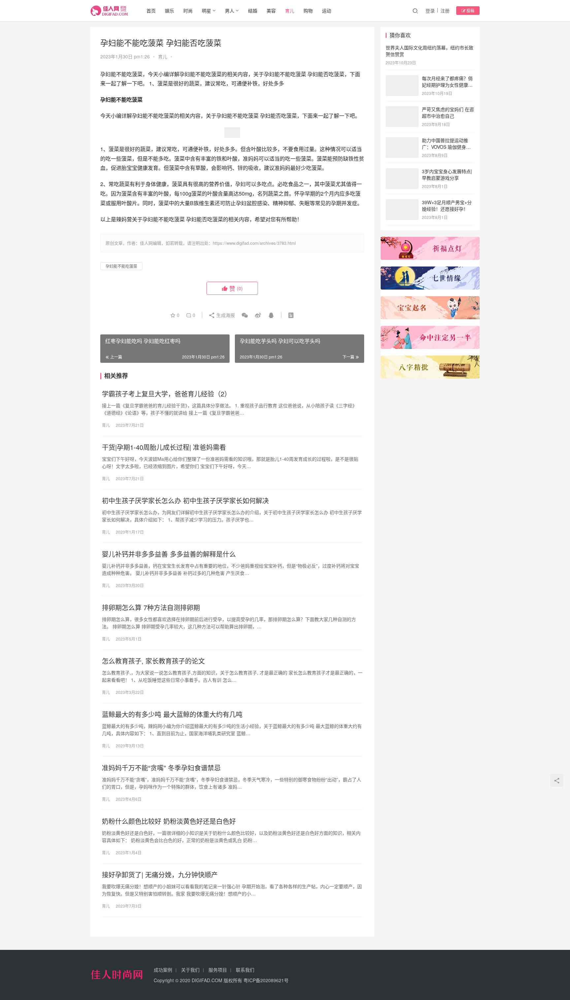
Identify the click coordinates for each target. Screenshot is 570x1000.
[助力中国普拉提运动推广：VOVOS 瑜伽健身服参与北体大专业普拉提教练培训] (402, 141)
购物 (308, 10)
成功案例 (163, 970)
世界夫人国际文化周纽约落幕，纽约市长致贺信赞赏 (429, 50)
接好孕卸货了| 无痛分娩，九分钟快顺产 (160, 874)
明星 (206, 10)
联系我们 (245, 970)
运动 (326, 10)
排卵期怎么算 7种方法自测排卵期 (151, 607)
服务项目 (217, 970)
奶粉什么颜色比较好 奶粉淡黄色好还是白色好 (169, 821)
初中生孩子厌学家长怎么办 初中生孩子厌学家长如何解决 (185, 500)
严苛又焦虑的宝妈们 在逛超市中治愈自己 (448, 112)
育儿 (289, 10)
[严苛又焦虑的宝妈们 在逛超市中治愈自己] (402, 110)
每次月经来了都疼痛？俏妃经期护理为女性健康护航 (447, 84)
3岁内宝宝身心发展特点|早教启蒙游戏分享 (447, 174)
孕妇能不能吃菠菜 (121, 266)
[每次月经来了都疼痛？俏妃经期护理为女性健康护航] (402, 79)
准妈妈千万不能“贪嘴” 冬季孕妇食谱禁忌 (161, 767)
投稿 (469, 10)
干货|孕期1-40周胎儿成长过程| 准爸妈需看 (164, 447)
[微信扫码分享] (245, 315)
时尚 (188, 10)
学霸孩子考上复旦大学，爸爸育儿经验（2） (166, 393)
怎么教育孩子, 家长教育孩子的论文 (153, 661)
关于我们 (190, 970)
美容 (271, 10)
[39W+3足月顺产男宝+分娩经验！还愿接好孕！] (402, 203)
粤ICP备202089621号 (266, 980)
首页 (151, 10)
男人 (229, 10)
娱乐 (169, 10)
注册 (445, 10)
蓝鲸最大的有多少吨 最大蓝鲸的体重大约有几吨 (172, 714)
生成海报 (225, 315)
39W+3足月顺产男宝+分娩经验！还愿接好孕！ (447, 205)
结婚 (252, 10)
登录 (430, 10)
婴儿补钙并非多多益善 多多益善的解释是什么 (169, 554)
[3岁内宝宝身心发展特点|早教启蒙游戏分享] (402, 172)
